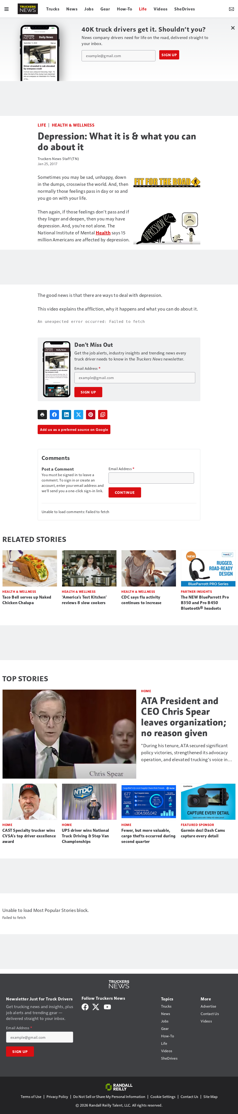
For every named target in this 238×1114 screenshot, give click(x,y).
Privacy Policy (57, 1096)
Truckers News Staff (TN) (58, 158)
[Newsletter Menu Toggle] (231, 9)
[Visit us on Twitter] (96, 1006)
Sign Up (169, 54)
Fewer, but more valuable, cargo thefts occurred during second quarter (148, 836)
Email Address (87, 368)
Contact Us (189, 1096)
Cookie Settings (162, 1096)
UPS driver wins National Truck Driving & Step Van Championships (85, 836)
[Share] (54, 414)
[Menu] (6, 9)
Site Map (210, 1096)
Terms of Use (31, 1096)
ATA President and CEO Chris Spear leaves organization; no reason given (183, 716)
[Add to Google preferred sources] (102, 414)
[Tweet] (78, 414)
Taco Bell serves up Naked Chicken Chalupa (26, 600)
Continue (125, 492)
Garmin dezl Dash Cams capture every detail (203, 833)
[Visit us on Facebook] (85, 1006)
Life (42, 125)
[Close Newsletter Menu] (233, 28)
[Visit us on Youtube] (107, 1006)
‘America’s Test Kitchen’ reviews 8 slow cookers (84, 600)
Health (103, 232)
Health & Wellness (73, 125)
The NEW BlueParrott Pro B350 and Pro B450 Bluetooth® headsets (205, 603)
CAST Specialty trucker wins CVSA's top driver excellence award (29, 836)
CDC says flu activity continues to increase (141, 600)
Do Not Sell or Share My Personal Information (109, 1096)
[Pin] (90, 414)
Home (146, 691)
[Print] (42, 414)
